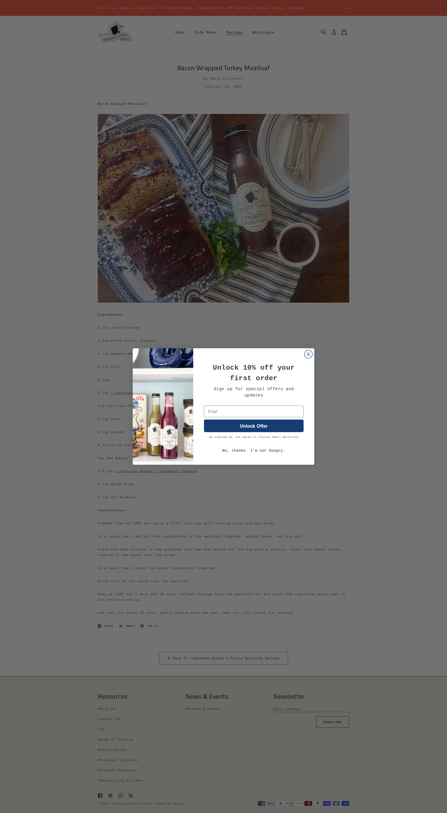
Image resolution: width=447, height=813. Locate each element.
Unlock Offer (254, 425)
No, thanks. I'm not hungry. (253, 451)
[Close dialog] (308, 354)
